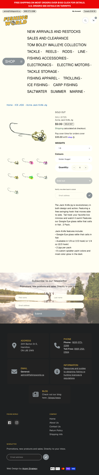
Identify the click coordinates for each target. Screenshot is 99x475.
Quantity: (64, 167)
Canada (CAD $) (89, 11)
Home (10, 105)
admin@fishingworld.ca (12, 11)
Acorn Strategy (29, 468)
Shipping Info (56, 434)
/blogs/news (54, 397)
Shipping (59, 128)
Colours (59, 154)
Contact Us (55, 426)
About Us (54, 422)
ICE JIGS (19, 105)
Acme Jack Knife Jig (36, 105)
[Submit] (46, 457)
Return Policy (56, 430)
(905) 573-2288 (29, 11)
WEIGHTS (60, 143)
